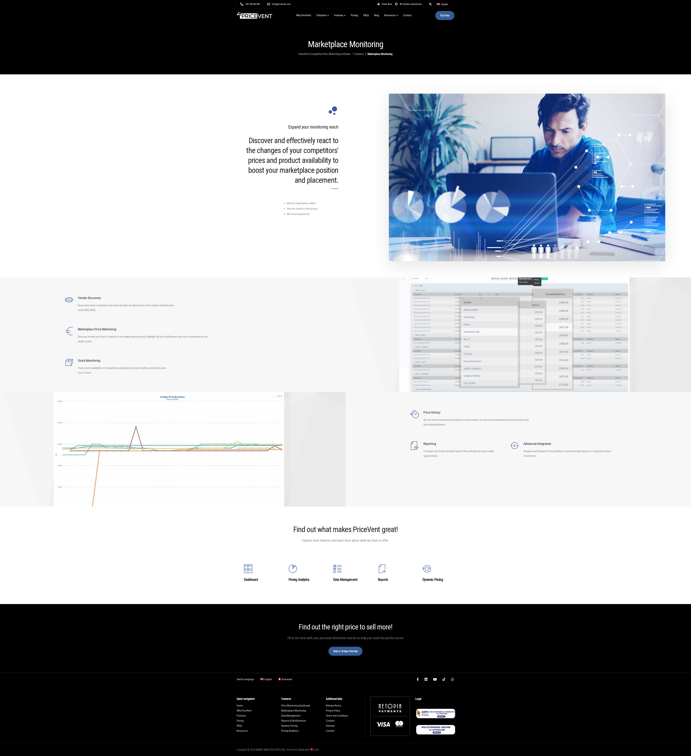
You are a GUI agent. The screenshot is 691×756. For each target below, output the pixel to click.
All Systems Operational (411, 4)
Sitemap (330, 725)
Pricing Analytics (290, 730)
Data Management (290, 715)
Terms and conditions (337, 715)
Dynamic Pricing (289, 725)
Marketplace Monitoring (293, 710)
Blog (376, 15)
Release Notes (333, 705)
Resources (390, 15)
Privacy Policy (333, 710)
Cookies (330, 720)
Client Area (387, 4)
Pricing (354, 15)
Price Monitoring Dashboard (295, 705)
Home (240, 705)
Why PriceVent (303, 15)
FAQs (366, 15)
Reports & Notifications (293, 720)
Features (338, 15)
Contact (407, 15)
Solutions (322, 15)
